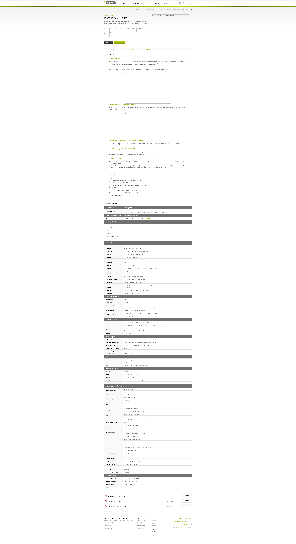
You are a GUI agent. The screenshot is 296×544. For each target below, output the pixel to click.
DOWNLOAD (187, 495)
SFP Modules (150, 218)
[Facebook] (180, 4)
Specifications (130, 49)
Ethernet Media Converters (110, 520)
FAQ (152, 522)
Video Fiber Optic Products (126, 518)
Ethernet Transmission (150, 9)
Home (135, 9)
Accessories (107, 527)
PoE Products (107, 525)
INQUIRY (108, 42)
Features (112, 49)
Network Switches (108, 522)
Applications (139, 518)
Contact (153, 531)
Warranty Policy (155, 525)
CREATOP (189, 527)
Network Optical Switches (164, 9)
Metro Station (139, 523)
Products (141, 9)
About (153, 529)
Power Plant (139, 522)
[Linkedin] (183, 4)
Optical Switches (176, 9)
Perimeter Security (140, 525)
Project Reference (140, 520)
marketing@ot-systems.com (184, 521)
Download (148, 49)
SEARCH (120, 42)
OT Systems (110, 2)
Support (153, 518)
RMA (152, 523)
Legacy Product (108, 528)
